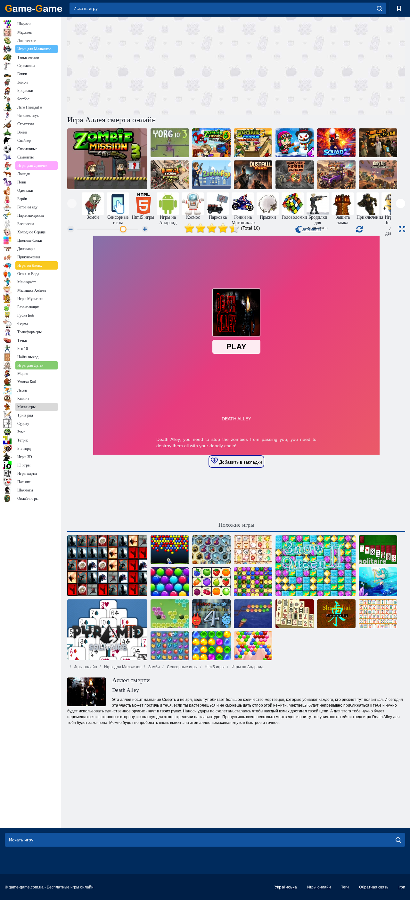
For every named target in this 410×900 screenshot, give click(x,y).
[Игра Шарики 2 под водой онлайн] (253, 613)
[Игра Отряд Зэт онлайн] (336, 142)
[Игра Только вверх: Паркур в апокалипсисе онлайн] (378, 174)
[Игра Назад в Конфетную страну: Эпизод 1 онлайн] (211, 645)
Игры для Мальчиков (122, 667)
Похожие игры (236, 525)
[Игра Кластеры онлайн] (170, 613)
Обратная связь (373, 887)
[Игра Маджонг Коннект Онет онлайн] (211, 581)
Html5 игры (214, 667)
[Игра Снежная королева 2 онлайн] (315, 565)
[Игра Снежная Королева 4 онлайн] (378, 581)
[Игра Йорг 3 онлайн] (170, 142)
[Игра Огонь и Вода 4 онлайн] (211, 613)
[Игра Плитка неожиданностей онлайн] (107, 565)
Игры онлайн (85, 667)
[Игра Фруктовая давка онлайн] (170, 645)
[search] (379, 8)
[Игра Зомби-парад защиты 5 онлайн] (253, 142)
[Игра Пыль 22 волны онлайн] (253, 174)
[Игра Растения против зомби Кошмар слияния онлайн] (294, 174)
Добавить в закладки (240, 462)
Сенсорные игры (182, 667)
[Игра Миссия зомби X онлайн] (294, 142)
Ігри (401, 887)
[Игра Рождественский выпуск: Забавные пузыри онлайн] (170, 581)
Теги (345, 887)
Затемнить (311, 229)
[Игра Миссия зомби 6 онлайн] (211, 142)
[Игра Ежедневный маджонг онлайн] (294, 613)
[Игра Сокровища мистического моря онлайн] (211, 549)
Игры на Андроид (247, 667)
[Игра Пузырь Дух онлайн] (253, 645)
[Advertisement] (152, 65)
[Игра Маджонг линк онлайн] (378, 613)
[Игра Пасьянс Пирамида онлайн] (107, 629)
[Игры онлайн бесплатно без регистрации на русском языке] (33, 8)
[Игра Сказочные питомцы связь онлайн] (253, 549)
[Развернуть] (402, 229)
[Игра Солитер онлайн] (378, 549)
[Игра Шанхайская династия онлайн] (336, 613)
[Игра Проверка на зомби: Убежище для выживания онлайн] (378, 142)
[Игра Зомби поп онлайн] (211, 174)
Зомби (153, 667)
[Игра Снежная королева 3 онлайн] (253, 581)
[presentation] (72, 203)
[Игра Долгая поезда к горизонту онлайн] (336, 174)
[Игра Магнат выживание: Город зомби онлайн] (170, 174)
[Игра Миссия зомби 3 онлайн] (107, 158)
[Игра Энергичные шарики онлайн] (170, 549)
